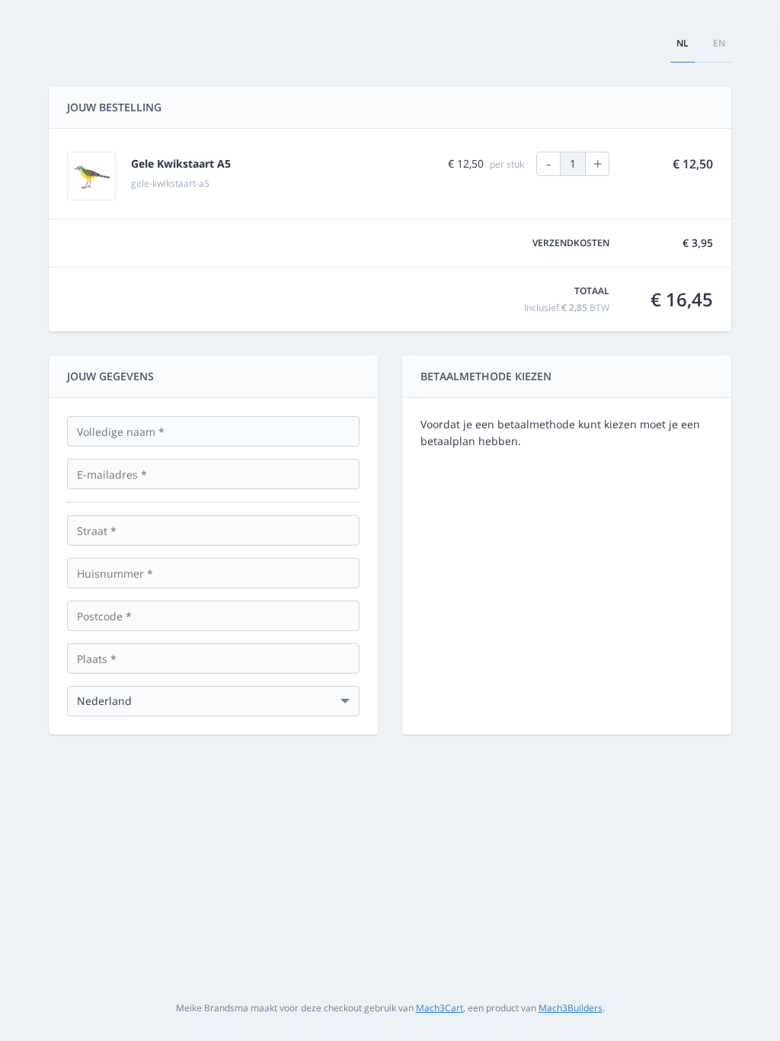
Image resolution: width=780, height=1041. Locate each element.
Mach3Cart (439, 1007)
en (719, 43)
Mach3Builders (571, 1007)
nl (682, 43)
